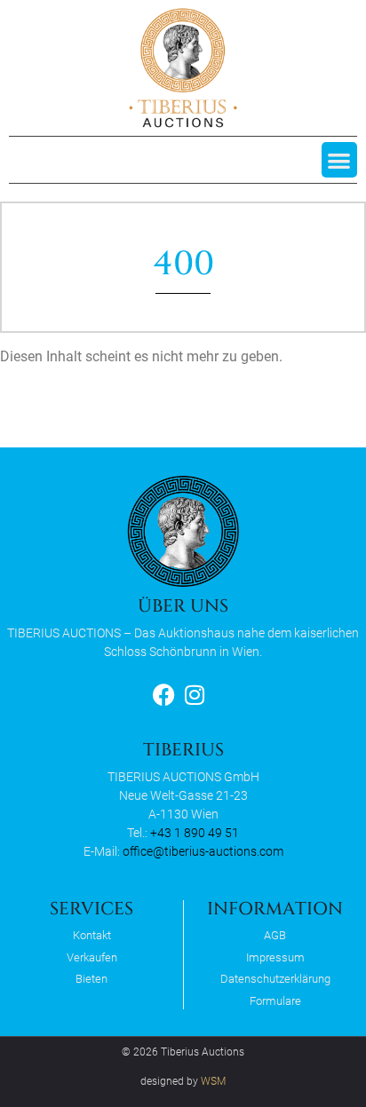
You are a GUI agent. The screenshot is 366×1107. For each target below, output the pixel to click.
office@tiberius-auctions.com (203, 851)
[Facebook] (164, 695)
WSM (213, 1081)
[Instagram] (195, 695)
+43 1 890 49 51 (194, 833)
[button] (340, 160)
